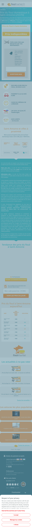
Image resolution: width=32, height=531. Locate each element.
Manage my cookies (16, 520)
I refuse (16, 524)
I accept (16, 515)
